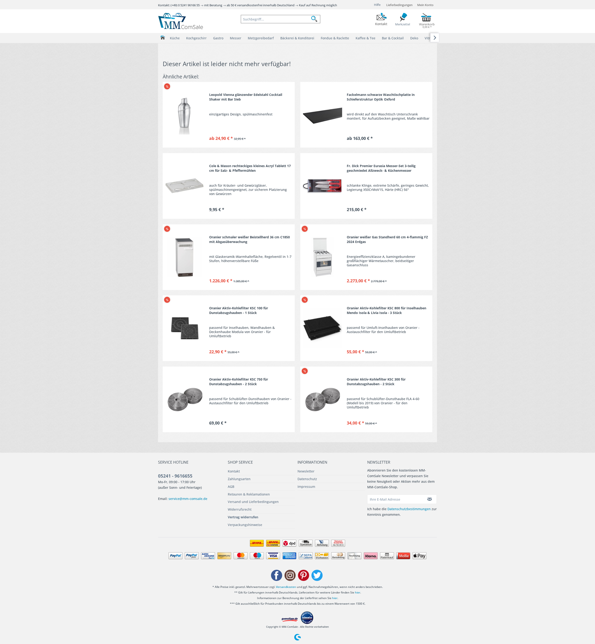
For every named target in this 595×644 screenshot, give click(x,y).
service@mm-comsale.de (188, 498)
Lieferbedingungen (399, 5)
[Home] (162, 37)
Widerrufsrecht (239, 509)
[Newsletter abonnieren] (430, 499)
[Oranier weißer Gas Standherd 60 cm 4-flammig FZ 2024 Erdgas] (322, 257)
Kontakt (234, 471)
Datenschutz (307, 479)
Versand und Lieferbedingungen (253, 501)
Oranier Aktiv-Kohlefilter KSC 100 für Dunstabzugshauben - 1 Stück (238, 310)
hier (357, 592)
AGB (231, 486)
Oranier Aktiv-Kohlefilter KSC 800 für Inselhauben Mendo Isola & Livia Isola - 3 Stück (386, 310)
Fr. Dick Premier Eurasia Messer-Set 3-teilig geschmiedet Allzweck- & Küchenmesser (381, 168)
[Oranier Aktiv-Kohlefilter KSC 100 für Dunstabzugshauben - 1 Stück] (185, 328)
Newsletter (306, 471)
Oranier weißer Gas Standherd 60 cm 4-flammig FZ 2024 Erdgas (387, 239)
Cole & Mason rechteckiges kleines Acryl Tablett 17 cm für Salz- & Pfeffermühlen (250, 168)
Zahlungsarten (239, 479)
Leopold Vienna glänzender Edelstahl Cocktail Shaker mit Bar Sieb (245, 96)
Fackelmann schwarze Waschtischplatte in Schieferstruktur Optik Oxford (381, 96)
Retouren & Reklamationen (249, 494)
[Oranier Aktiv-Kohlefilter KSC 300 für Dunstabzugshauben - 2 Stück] (322, 399)
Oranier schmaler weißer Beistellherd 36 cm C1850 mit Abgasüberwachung (249, 239)
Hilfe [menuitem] (377, 5)
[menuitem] (280, 19)
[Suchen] (315, 19)
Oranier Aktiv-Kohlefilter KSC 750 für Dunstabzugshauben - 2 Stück (238, 381)
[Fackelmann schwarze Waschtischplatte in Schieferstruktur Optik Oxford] (322, 115)
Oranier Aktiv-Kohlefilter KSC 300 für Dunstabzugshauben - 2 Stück (376, 381)
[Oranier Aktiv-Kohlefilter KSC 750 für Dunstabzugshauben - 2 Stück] (185, 399)
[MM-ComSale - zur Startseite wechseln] (180, 21)
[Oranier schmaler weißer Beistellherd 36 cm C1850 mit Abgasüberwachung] (185, 257)
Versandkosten (286, 587)
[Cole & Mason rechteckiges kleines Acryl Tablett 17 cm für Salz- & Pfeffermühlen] (185, 186)
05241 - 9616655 (175, 476)
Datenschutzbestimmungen (409, 509)
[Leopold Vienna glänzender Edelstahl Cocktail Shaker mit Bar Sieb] (185, 115)
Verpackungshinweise (245, 525)
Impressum (306, 486)
